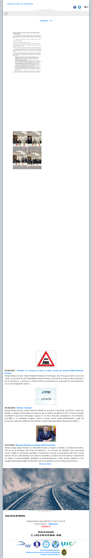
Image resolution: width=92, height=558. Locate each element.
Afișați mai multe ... (46, 464)
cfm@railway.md (53, 524)
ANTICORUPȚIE (46, 527)
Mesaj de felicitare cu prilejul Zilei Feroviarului (35, 445)
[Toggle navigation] (6, 13)
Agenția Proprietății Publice (50, 554)
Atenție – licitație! (24, 408)
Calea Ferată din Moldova (20, 3)
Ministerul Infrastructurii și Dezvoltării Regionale (43, 552)
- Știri (46, 21)
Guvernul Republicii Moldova (50, 550)
